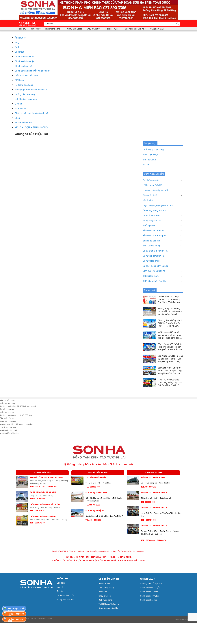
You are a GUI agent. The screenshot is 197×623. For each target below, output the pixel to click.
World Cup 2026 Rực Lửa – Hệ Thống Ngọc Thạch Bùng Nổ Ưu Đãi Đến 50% (170, 347)
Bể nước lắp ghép (151, 260)
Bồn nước (35, 28)
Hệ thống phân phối (65, 595)
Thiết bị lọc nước (111, 28)
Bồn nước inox (104, 583)
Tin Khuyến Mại (150, 154)
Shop (17, 117)
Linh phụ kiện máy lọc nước (156, 190)
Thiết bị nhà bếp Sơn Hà (154, 281)
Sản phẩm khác (157, 28)
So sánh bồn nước (23, 122)
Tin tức (60, 591)
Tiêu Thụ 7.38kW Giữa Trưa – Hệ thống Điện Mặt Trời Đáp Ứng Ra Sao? (170, 382)
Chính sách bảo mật (24, 61)
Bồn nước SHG (150, 195)
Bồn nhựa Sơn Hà (151, 240)
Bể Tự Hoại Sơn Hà (152, 220)
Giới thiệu (19, 80)
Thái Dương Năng (52, 28)
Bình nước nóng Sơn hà (154, 270)
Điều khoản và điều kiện (26, 75)
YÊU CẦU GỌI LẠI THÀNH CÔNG (31, 127)
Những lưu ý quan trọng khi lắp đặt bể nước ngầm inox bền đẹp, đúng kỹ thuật (170, 311)
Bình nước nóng (105, 599)
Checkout (19, 51)
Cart (17, 47)
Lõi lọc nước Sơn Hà (152, 185)
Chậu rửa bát (92, 28)
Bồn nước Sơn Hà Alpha (154, 235)
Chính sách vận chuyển (150, 587)
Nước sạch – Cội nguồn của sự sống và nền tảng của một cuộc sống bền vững (169, 335)
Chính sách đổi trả (23, 65)
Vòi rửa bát (148, 200)
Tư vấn (146, 164)
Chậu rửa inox (104, 595)
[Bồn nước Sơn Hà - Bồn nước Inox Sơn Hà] (28, 23)
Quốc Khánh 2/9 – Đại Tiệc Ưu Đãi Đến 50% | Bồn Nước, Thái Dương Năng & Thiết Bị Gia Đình (170, 299)
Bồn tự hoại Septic (74, 28)
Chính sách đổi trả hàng (150, 595)
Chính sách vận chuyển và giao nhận (32, 70)
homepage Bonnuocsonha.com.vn (31, 89)
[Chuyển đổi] (181, 180)
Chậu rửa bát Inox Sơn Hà (155, 250)
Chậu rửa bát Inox (151, 215)
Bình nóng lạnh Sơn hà (134, 28)
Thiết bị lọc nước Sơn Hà (108, 604)
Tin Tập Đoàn (149, 159)
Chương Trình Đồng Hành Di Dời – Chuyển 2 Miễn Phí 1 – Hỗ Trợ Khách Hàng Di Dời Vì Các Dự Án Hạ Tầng (170, 323)
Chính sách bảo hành (25, 56)
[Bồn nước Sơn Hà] (98, 9)
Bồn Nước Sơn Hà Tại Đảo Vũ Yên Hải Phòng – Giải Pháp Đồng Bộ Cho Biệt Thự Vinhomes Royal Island (170, 359)
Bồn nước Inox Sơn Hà (153, 230)
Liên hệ (18, 103)
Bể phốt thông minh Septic (155, 265)
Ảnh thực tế (20, 37)
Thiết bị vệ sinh (150, 225)
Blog (17, 42)
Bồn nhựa (102, 591)
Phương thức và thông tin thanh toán (32, 113)
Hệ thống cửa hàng (24, 84)
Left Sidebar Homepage (26, 98)
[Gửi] (177, 23)
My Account (20, 108)
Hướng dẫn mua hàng (25, 94)
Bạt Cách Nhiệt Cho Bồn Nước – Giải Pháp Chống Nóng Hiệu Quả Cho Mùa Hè (170, 370)
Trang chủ (21, 28)
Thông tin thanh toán (66, 599)
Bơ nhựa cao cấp (151, 180)
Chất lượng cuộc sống (153, 149)
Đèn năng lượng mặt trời (154, 210)
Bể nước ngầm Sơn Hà (153, 255)
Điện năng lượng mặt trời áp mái (158, 205)
